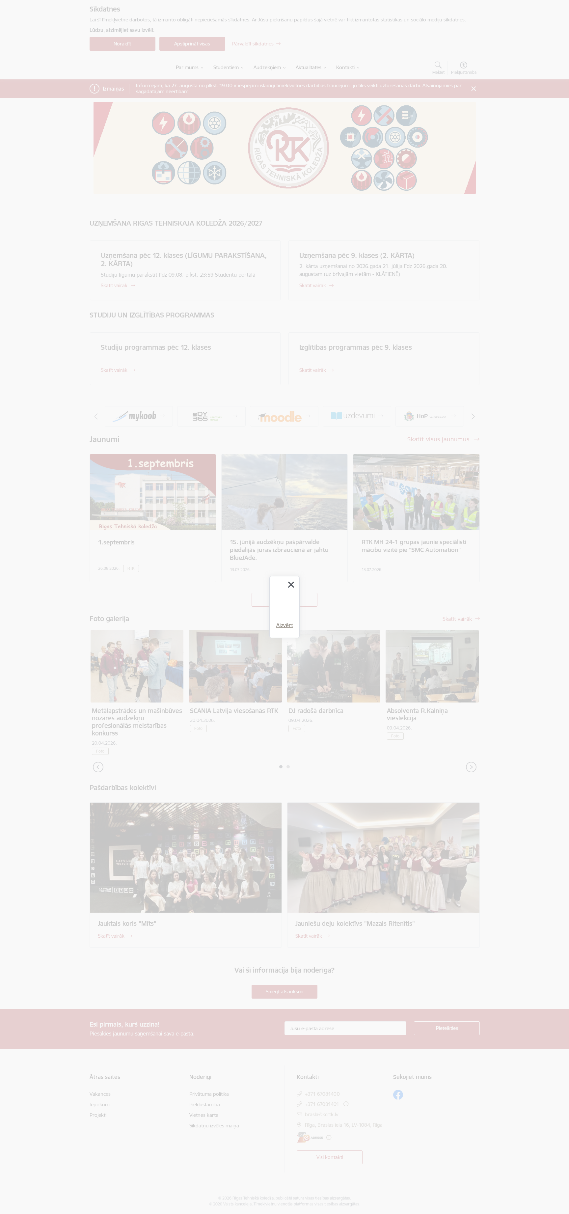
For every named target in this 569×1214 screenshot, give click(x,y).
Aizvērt (284, 625)
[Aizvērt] (291, 585)
